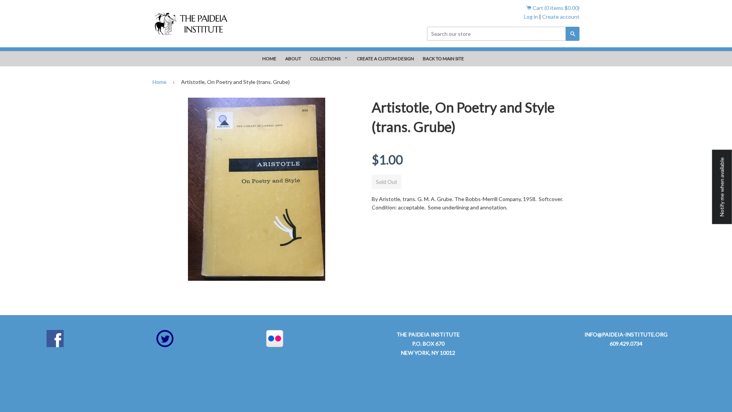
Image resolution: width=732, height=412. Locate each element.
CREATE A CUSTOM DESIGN (385, 58)
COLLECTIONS (325, 58)
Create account (561, 16)
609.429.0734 (626, 343)
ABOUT (293, 58)
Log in (531, 16)
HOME (269, 58)
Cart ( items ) (555, 8)
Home (159, 82)
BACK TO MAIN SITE (443, 58)
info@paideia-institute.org (626, 334)
